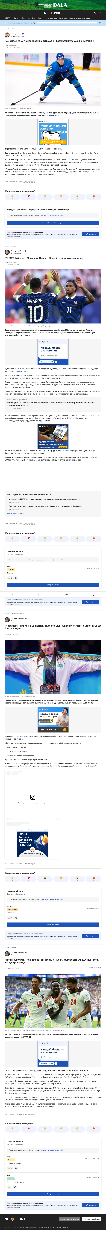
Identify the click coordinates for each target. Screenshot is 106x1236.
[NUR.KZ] (53, 13)
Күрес (40, 18)
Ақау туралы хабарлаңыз (69, 1219)
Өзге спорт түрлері (50, 18)
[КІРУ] (100, 13)
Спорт (7, 18)
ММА (22, 18)
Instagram (92, 234)
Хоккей (34, 18)
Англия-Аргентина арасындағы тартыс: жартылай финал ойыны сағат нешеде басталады (45, 506)
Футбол (16, 18)
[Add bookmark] (93, 595)
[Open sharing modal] (66, 594)
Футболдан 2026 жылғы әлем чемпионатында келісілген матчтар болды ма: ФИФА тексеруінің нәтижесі (50, 403)
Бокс (28, 18)
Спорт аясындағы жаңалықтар (79, 18)
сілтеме (49, 115)
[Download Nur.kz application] (53, 5)
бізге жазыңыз (29, 182)
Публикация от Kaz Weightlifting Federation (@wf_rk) (32, 830)
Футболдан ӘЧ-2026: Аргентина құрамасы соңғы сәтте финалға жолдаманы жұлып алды (44, 499)
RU (95, 13)
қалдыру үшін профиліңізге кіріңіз (52, 215)
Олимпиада (63, 18)
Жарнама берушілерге (92, 1219)
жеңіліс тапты (22, 371)
